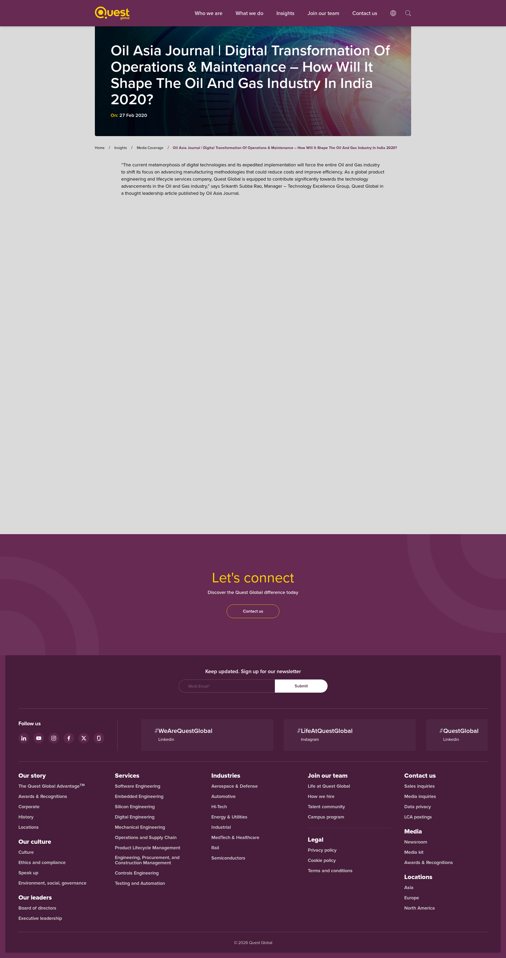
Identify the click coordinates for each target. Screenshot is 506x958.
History (25, 817)
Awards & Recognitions (42, 796)
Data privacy (417, 806)
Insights (285, 13)
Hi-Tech (219, 806)
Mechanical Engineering (140, 827)
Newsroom (415, 842)
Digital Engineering (134, 817)
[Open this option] (393, 18)
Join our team (323, 13)
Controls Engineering (137, 873)
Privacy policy (322, 850)
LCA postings (418, 817)
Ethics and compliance (42, 862)
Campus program (326, 817)
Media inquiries (420, 796)
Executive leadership (40, 918)
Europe (411, 897)
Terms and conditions (330, 870)
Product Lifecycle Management (147, 847)
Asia (408, 887)
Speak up (28, 872)
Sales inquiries (419, 786)
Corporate (29, 806)
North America (419, 908)
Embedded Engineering (139, 796)
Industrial (221, 827)
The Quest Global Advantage (51, 786)
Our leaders (35, 897)
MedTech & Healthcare (235, 837)
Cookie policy (322, 860)
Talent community (326, 806)
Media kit (414, 852)
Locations (28, 827)
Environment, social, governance (52, 883)
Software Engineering (137, 786)
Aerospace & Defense (235, 786)
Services (127, 775)
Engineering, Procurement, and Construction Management (147, 860)
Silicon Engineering (135, 806)
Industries (225, 775)
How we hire (321, 796)
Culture (26, 852)
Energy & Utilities (229, 817)
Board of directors (37, 908)
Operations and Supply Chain (146, 837)
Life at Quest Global (329, 786)
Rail (215, 847)
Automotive (223, 796)
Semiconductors (228, 858)
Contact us (253, 611)
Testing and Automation (140, 883)
